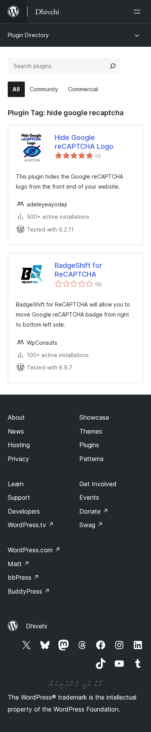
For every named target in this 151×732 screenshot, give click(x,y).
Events (89, 497)
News (16, 431)
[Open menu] (138, 11)
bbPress (23, 577)
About (16, 417)
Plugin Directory (28, 35)
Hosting (19, 445)
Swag (91, 525)
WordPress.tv (31, 525)
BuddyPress (29, 591)
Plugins (89, 445)
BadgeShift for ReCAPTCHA (78, 269)
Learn (16, 484)
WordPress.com (34, 550)
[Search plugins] (112, 66)
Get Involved (98, 484)
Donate (93, 511)
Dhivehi (36, 626)
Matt (18, 564)
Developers (24, 511)
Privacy (18, 459)
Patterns (91, 459)
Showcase (94, 417)
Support (19, 497)
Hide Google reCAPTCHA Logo (84, 141)
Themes (90, 431)
